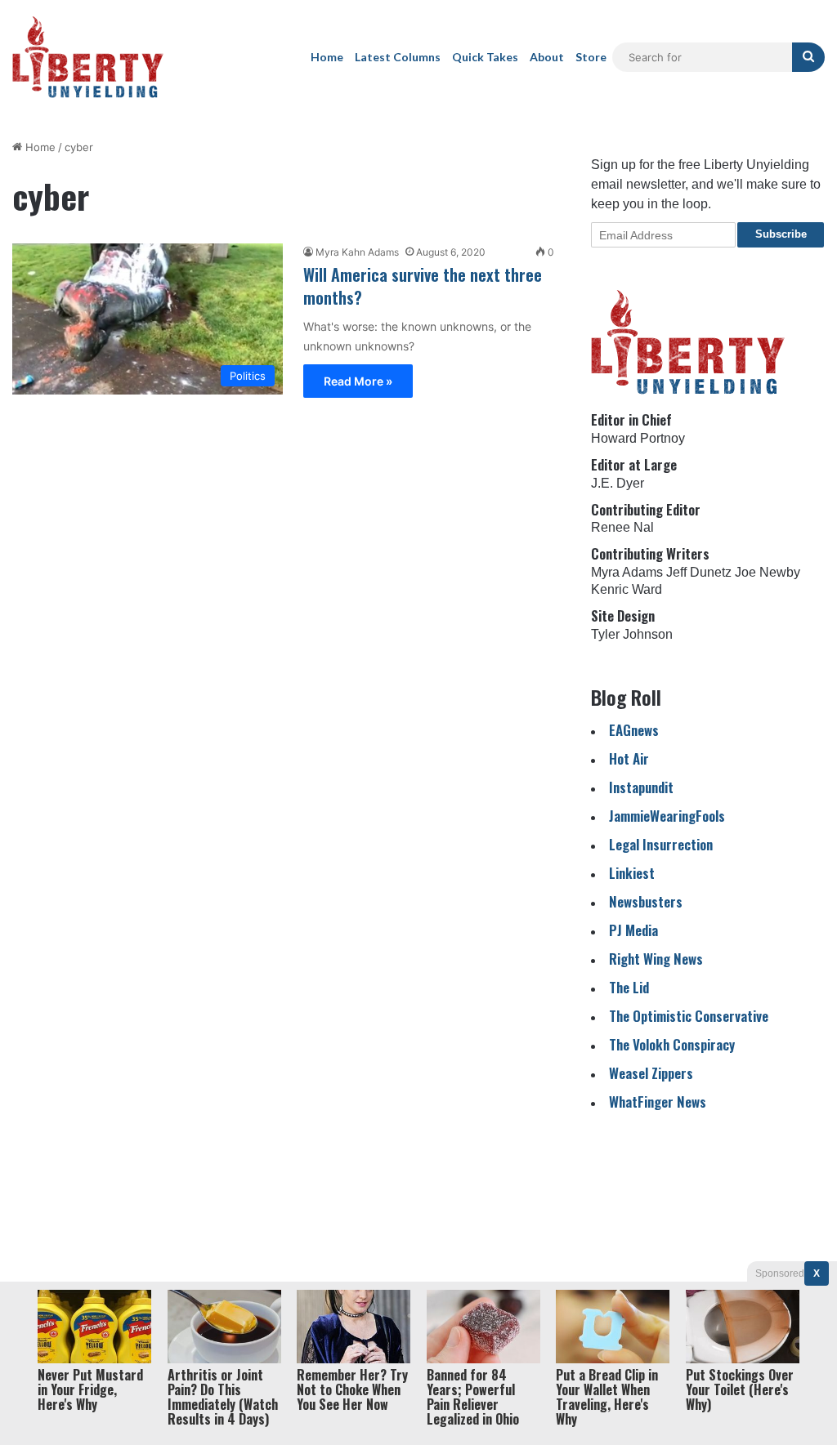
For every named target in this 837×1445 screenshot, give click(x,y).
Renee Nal (622, 527)
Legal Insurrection (661, 844)
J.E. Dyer (617, 483)
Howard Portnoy (638, 438)
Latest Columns (398, 57)
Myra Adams (627, 572)
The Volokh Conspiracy (672, 1044)
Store (590, 57)
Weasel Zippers (651, 1073)
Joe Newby (767, 572)
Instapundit (641, 787)
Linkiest (632, 873)
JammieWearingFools (667, 815)
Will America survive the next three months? (422, 286)
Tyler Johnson (632, 634)
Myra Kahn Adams (357, 252)
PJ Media (633, 930)
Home (327, 57)
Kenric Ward (626, 589)
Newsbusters (646, 901)
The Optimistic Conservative (688, 1016)
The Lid (629, 987)
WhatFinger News (657, 1101)
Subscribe (781, 234)
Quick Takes (485, 57)
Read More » (358, 381)
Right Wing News (656, 958)
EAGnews (634, 730)
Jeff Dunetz (699, 572)
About (547, 57)
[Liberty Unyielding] (87, 57)
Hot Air (629, 758)
